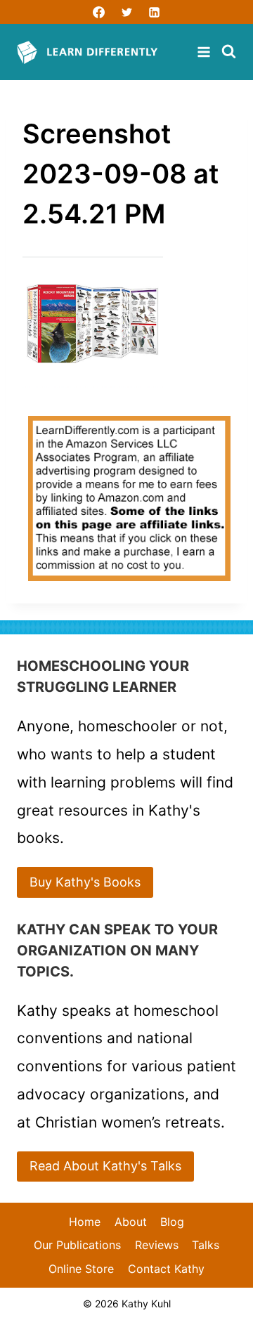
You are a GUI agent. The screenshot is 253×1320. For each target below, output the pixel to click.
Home (84, 1222)
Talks (205, 1245)
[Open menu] (205, 52)
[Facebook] (99, 12)
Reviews (157, 1245)
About (131, 1222)
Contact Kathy (166, 1269)
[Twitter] (126, 12)
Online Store (81, 1269)
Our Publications (77, 1245)
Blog (172, 1222)
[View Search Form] (228, 52)
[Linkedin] (154, 12)
